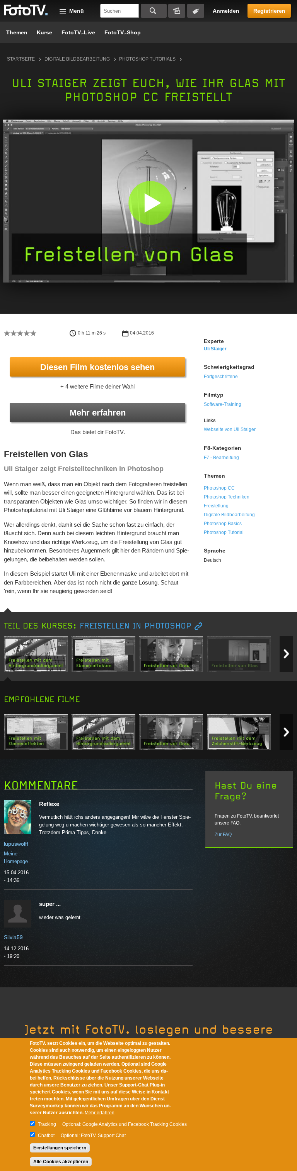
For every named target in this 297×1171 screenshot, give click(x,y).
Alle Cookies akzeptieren (60, 1161)
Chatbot (46, 1135)
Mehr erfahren (98, 412)
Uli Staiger (215, 348)
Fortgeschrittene (221, 376)
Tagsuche (195, 11)
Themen (16, 32)
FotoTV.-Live (78, 32)
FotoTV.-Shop (122, 32)
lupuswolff (16, 844)
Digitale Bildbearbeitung (77, 59)
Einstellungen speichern (59, 1148)
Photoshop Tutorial (224, 532)
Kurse (44, 32)
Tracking (47, 1124)
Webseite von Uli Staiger (230, 429)
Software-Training (222, 404)
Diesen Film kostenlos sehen (97, 367)
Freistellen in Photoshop (135, 626)
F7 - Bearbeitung (221, 457)
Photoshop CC (219, 488)
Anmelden (226, 11)
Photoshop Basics (223, 523)
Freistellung (216, 506)
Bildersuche (176, 11)
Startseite (21, 59)
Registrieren (269, 11)
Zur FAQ (223, 834)
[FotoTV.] (26, 10)
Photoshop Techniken (226, 497)
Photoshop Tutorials (147, 59)
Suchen (154, 11)
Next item (286, 654)
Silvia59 (13, 937)
